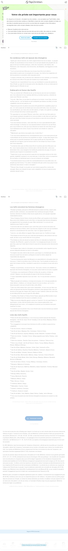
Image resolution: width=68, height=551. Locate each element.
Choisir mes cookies (25, 37)
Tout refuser (34, 41)
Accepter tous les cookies (40, 37)
